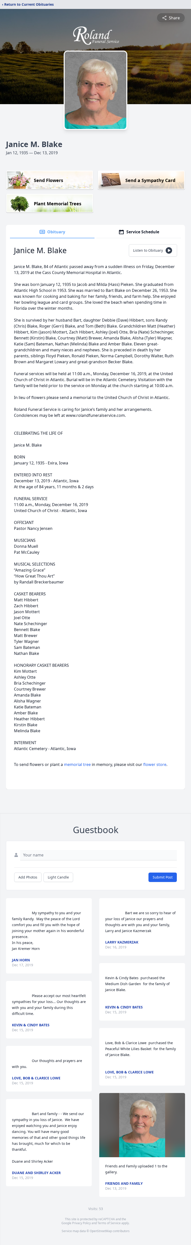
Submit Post (163, 877)
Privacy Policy (81, 1223)
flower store (154, 764)
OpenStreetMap (101, 1231)
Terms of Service (109, 1223)
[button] (142, 1125)
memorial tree (77, 764)
